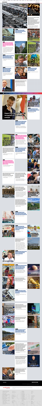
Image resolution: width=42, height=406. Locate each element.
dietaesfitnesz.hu (23, 398)
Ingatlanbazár (31, 0)
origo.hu (13, 398)
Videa (11, 0)
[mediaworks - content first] (6, 388)
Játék (34, 0)
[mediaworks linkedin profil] (38, 387)
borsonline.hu (23, 404)
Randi (27, 0)
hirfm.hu (32, 403)
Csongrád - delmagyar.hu (5, 395)
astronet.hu (23, 392)
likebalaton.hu (23, 395)
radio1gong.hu (32, 402)
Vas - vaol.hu (13, 391)
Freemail (17, 0)
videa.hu (32, 398)
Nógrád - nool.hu (4, 401)
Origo (4, 0)
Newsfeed (14, 0)
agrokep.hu (13, 402)
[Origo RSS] (37, 382)
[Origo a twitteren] (33, 382)
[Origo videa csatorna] (36, 382)
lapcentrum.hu (32, 399)
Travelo (20, 0)
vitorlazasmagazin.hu (24, 399)
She (25, 0)
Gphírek (23, 0)
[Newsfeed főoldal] (4, 382)
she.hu (32, 393)
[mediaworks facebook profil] (36, 387)
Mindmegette (9, 0)
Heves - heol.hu (4, 399)
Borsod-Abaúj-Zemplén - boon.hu (6, 394)
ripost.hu (32, 391)
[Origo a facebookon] (32, 382)
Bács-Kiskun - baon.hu (5, 392)
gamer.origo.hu (23, 394)
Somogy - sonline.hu (5, 402)
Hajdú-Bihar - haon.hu (5, 398)
